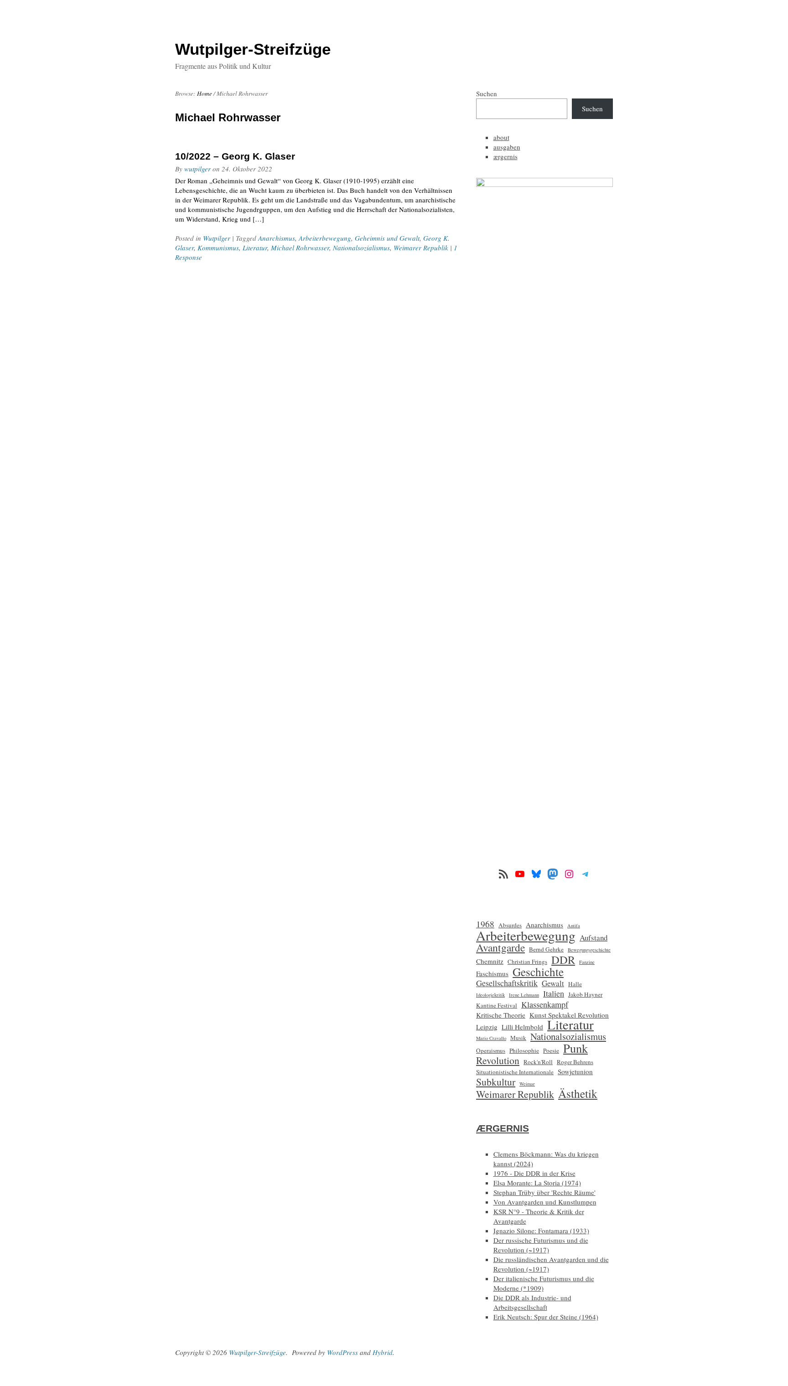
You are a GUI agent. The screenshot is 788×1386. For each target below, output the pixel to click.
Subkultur (495, 1081)
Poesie (551, 1050)
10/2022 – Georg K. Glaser (235, 156)
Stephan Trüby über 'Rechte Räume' (544, 1192)
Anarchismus (276, 238)
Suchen (486, 93)
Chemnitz (489, 961)
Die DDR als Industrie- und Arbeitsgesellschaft (532, 1302)
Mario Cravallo (491, 1038)
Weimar (527, 1084)
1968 (485, 924)
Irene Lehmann (524, 995)
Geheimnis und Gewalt (387, 238)
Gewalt (553, 983)
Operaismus (490, 1050)
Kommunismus (218, 247)
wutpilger (197, 168)
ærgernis (505, 156)
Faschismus (492, 973)
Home (204, 93)
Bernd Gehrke (546, 949)
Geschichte (538, 972)
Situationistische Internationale (515, 1072)
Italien (553, 993)
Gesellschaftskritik (507, 983)
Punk (575, 1048)
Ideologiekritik (490, 995)
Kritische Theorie (500, 1014)
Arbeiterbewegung (325, 238)
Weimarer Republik (421, 247)
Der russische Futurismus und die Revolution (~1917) (540, 1245)
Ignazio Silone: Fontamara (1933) (541, 1230)
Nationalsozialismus (361, 247)
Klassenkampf (544, 1004)
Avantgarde (500, 947)
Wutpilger (216, 238)
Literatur (255, 247)
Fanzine (587, 962)
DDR (563, 959)
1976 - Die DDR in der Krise (534, 1173)
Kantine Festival (496, 1005)
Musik (518, 1038)
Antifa (573, 925)
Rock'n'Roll (538, 1062)
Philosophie (524, 1050)
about (501, 137)
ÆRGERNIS (502, 1128)
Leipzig (487, 1026)
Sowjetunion (575, 1071)
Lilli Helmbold (522, 1026)
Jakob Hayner (585, 994)
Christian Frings (527, 961)
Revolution (497, 1060)
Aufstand (593, 937)
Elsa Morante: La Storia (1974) (537, 1182)
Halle (575, 984)
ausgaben (506, 146)
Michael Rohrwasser (300, 247)
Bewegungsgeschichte (589, 949)
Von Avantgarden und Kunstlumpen (544, 1201)
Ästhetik (577, 1093)
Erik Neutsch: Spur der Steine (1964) (545, 1316)
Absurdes (510, 925)
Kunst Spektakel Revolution (569, 1014)
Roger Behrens (575, 1062)
